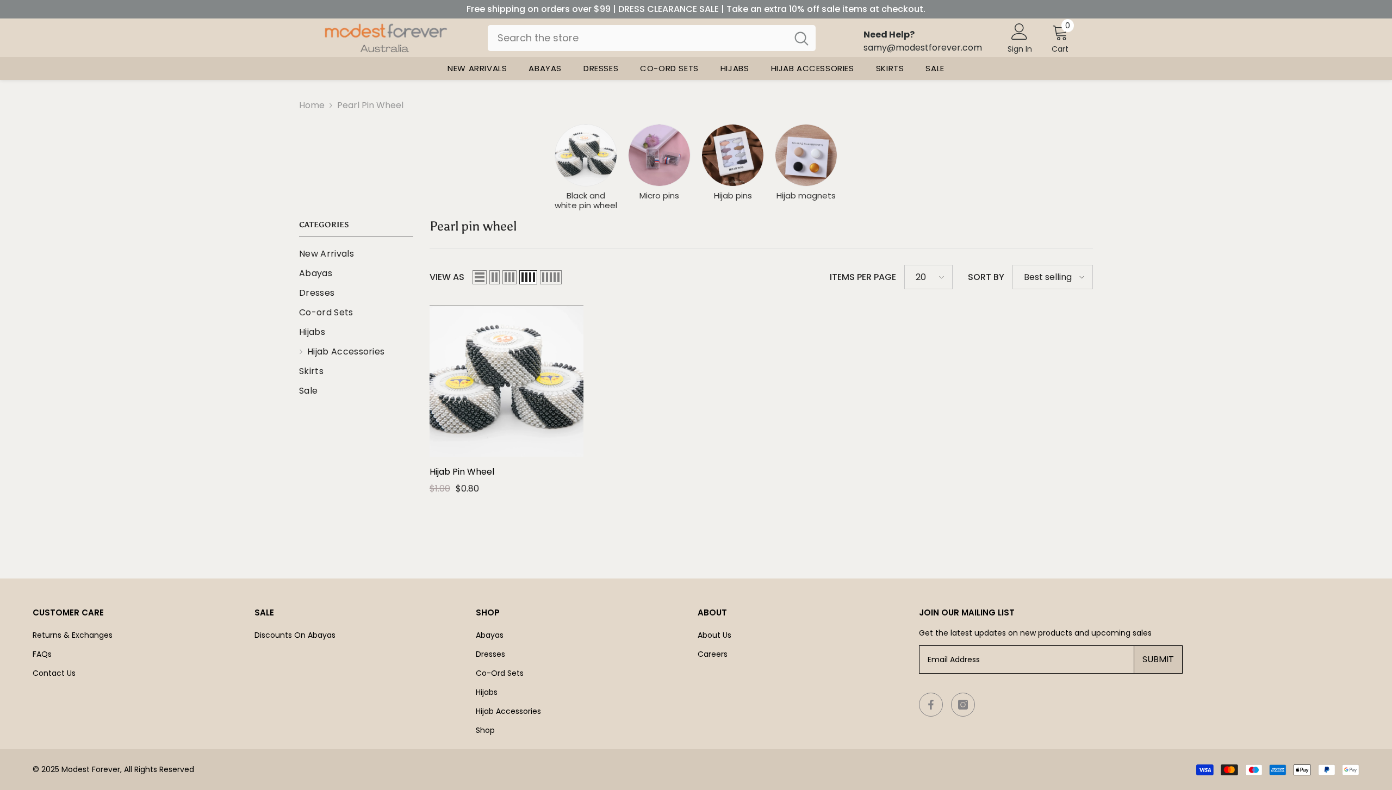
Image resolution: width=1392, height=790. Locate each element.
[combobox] (637, 38)
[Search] (652, 38)
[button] (480, 277)
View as (447, 277)
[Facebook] (931, 705)
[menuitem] (356, 254)
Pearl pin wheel (370, 105)
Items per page (863, 277)
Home (312, 105)
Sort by (986, 277)
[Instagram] (963, 705)
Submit (1158, 659)
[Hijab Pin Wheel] (506, 381)
